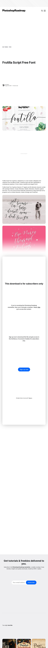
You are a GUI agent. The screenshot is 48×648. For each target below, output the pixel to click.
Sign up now (24, 369)
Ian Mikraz (7, 84)
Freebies (6, 46)
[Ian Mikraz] (3, 85)
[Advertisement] (24, 3)
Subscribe (31, 582)
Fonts (10, 46)
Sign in (30, 398)
